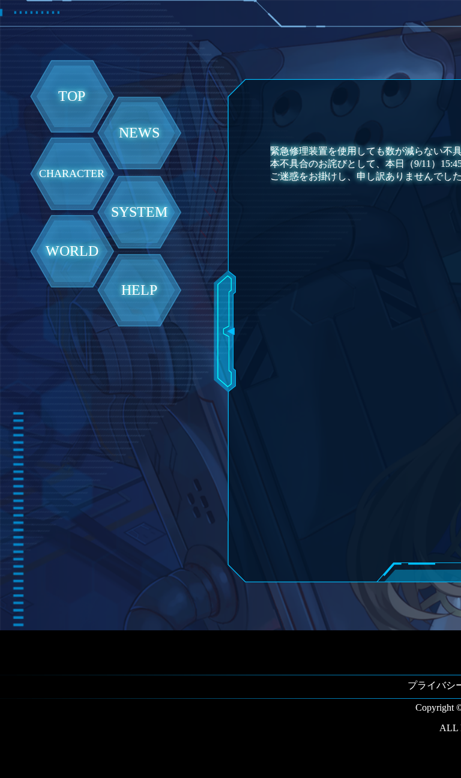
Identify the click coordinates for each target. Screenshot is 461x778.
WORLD (72, 251)
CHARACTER (71, 173)
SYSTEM (139, 212)
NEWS (139, 132)
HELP (139, 290)
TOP (71, 96)
